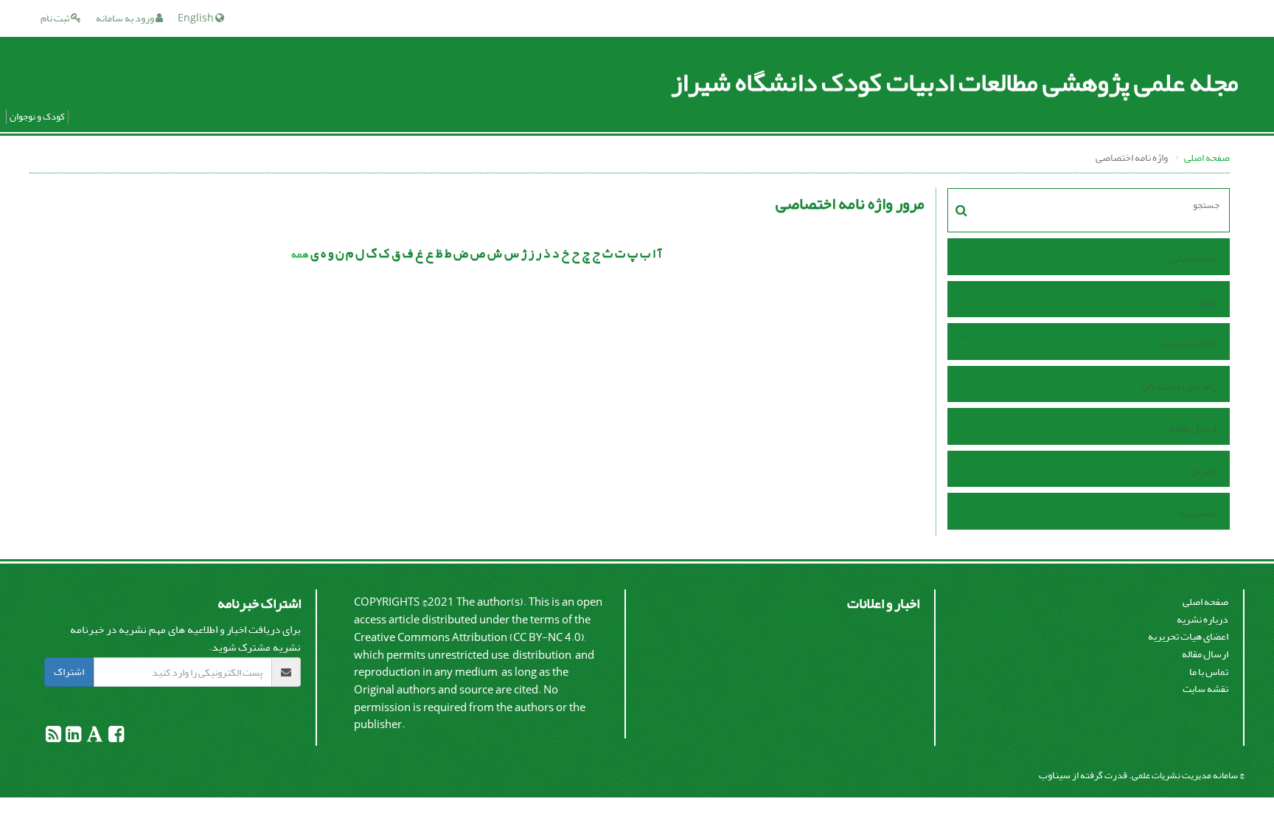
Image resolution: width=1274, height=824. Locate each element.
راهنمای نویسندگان (1178, 386)
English (196, 18)
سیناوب (1055, 775)
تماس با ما (1196, 513)
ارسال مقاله (1193, 428)
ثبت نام (56, 18)
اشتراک (69, 672)
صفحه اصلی (1207, 157)
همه (299, 254)
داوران (1203, 471)
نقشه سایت (1205, 689)
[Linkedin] (73, 737)
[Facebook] (115, 737)
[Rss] (53, 737)
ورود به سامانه (126, 18)
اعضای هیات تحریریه (1188, 636)
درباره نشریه (1202, 619)
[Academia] (94, 737)
